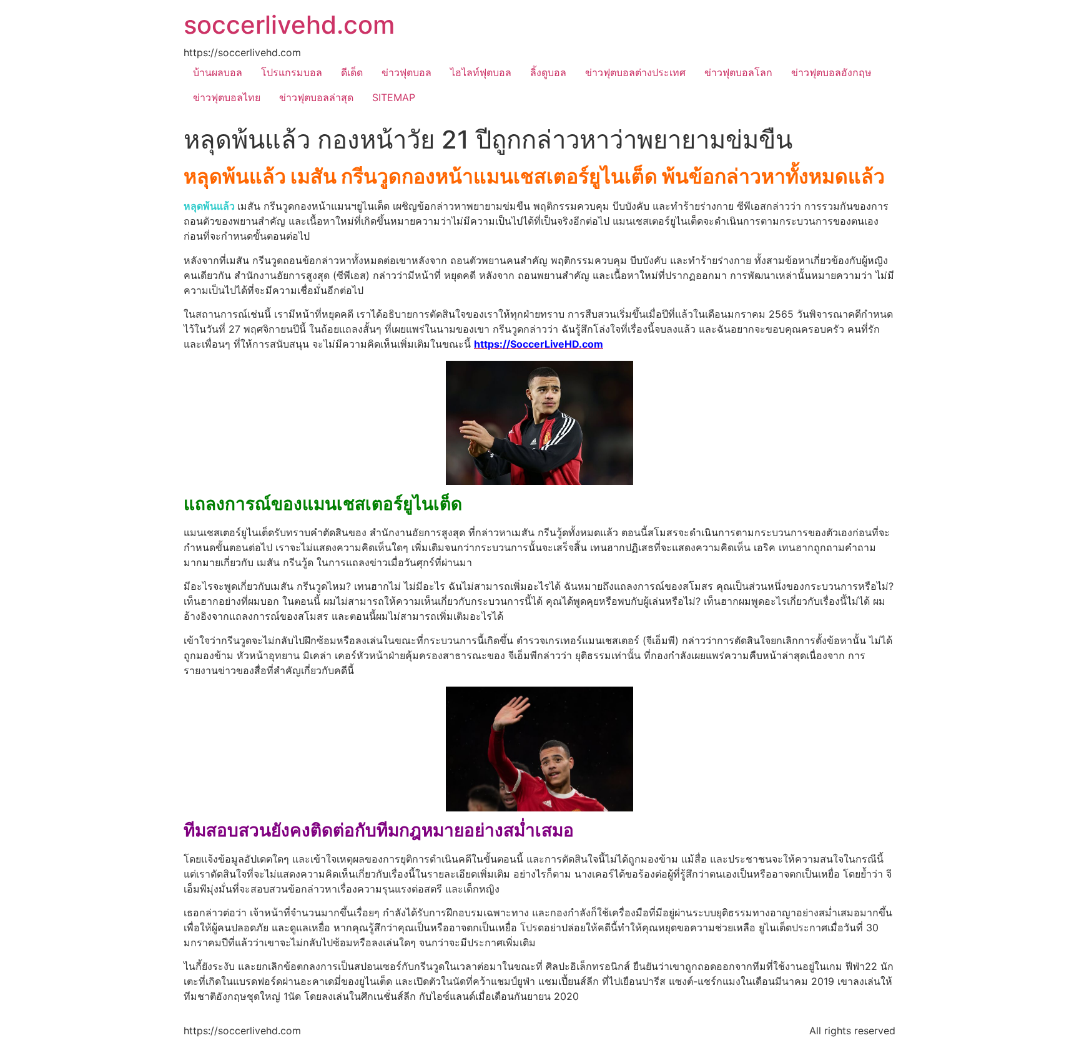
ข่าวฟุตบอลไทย (226, 97)
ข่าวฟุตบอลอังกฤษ (831, 72)
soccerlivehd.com (289, 24)
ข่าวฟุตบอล (406, 72)
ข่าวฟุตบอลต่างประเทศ (635, 72)
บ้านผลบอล (217, 72)
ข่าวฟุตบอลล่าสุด (316, 97)
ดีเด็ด (352, 72)
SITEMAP (393, 97)
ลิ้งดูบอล (548, 72)
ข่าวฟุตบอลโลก (738, 72)
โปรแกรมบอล (291, 72)
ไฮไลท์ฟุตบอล (480, 72)
